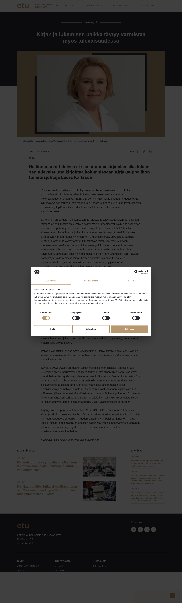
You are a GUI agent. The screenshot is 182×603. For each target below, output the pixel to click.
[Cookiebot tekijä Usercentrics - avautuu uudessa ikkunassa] (136, 272)
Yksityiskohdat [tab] (91, 281)
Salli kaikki (129, 329)
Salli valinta (91, 329)
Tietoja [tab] (131, 281)
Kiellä (52, 329)
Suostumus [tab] (51, 281)
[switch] (76, 318)
